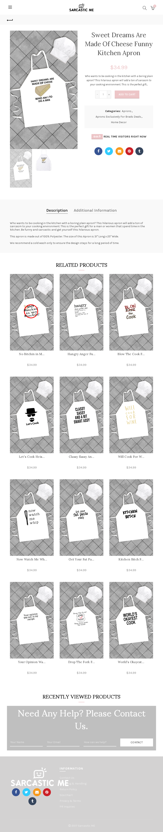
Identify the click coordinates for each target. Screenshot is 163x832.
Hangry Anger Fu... (81, 354)
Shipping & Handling (73, 783)
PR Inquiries (67, 806)
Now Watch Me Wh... (31, 559)
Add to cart (127, 94)
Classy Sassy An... (81, 457)
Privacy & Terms (70, 801)
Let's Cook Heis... (32, 457)
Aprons (126, 111)
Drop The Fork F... (81, 662)
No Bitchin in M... (32, 354)
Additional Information (95, 210)
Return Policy (68, 789)
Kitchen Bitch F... (131, 559)
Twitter (109, 151)
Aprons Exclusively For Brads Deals (118, 116)
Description (57, 210)
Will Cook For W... (131, 457)
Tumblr (139, 151)
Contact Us (67, 777)
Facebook (98, 151)
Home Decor (119, 122)
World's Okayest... (131, 662)
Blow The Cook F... (131, 354)
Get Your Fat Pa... (81, 559)
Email (119, 151)
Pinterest (129, 151)
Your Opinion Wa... (32, 662)
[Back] (10, 20)
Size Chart (66, 795)
